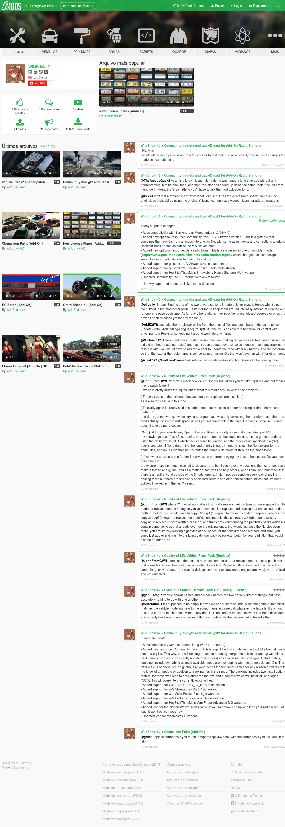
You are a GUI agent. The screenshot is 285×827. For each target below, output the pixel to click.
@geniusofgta (151, 595)
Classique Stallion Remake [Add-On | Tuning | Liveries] (206, 590)
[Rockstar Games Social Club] (46, 71)
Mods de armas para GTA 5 (122, 787)
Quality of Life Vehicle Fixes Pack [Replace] (197, 376)
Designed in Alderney (17, 763)
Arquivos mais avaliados (184, 795)
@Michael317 (151, 340)
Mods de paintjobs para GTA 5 (124, 780)
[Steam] (41, 71)
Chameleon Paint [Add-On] (184, 731)
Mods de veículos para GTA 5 (123, 772)
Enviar (219, 5)
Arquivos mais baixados (183, 787)
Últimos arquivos (178, 764)
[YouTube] (35, 71)
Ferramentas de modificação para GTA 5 (131, 764)
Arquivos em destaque (182, 772)
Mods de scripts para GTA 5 (122, 795)
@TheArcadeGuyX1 (155, 180)
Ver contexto (151, 165)
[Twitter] (30, 71)
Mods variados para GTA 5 (121, 819)
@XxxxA (147, 196)
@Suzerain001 (151, 604)
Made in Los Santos (16, 767)
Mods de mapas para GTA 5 (122, 811)
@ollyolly (148, 304)
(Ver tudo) (48, 146)
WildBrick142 (40, 66)
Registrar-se (261, 5)
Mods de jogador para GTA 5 (123, 803)
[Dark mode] (278, 5)
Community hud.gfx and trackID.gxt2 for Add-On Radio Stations (212, 145)
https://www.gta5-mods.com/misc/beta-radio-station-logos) (187, 254)
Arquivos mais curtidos (183, 780)
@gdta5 (147, 736)
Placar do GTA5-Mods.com (186, 803)
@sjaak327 (149, 360)
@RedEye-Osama (171, 360)
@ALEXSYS (149, 324)
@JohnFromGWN (154, 381)
